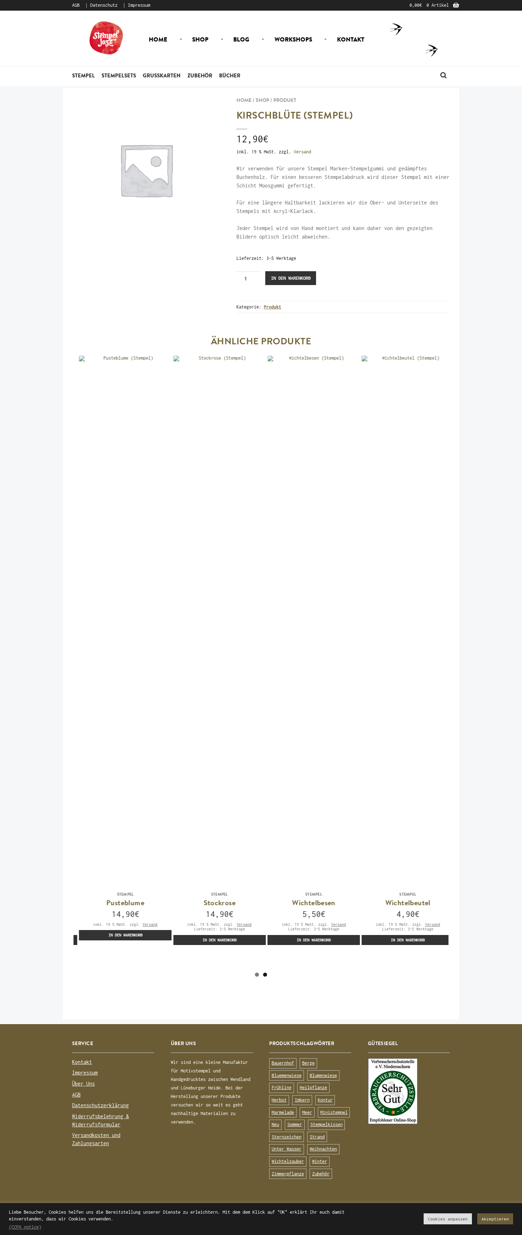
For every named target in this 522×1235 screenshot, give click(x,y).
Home (158, 39)
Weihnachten (323, 1149)
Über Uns (83, 1084)
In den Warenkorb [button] (120, 935)
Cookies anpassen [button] (448, 1219)
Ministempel (334, 1112)
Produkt (284, 100)
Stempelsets (119, 75)
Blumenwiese (323, 1075)
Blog (241, 39)
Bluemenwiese (286, 1075)
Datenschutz (104, 5)
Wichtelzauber (288, 1161)
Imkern (302, 1100)
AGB (76, 5)
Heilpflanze (313, 1087)
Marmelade (283, 1112)
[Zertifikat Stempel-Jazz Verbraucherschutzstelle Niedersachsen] (409, 1091)
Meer (307, 1112)
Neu (275, 1124)
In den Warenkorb (291, 278)
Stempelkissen (326, 1124)
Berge (308, 1063)
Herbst (279, 1100)
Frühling (282, 1087)
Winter (319, 1161)
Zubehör (199, 75)
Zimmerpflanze (288, 1173)
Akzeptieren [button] (495, 1219)
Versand (302, 151)
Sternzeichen (286, 1137)
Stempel (83, 75)
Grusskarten (161, 75)
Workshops (293, 39)
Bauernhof (283, 1063)
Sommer (294, 1124)
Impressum (139, 5)
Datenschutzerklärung (100, 1105)
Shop (200, 39)
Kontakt (350, 39)
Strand (317, 1137)
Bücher (229, 75)
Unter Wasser (286, 1149)
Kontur (325, 1100)
